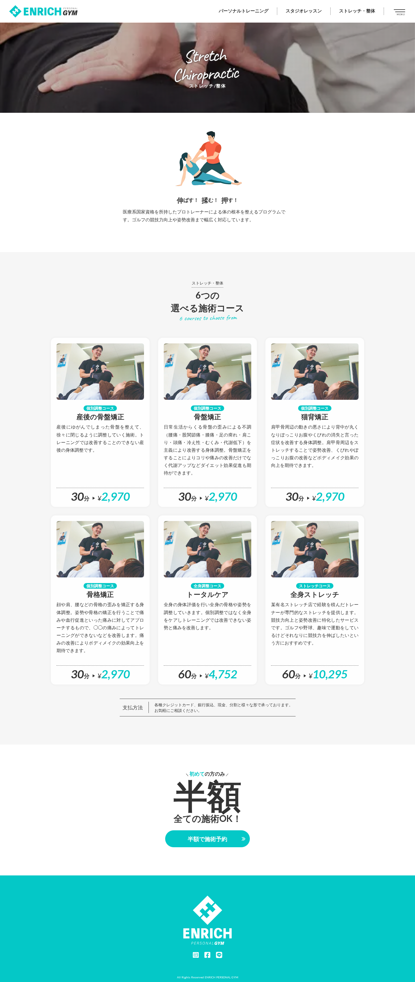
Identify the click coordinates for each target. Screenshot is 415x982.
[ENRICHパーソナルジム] (43, 11)
